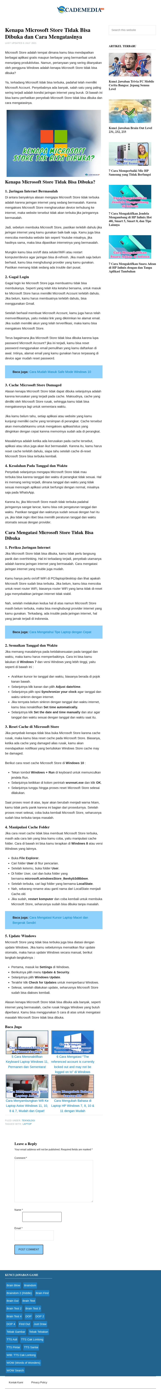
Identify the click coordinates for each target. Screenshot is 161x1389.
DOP (28, 1316)
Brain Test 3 (32, 1308)
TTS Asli (12, 1339)
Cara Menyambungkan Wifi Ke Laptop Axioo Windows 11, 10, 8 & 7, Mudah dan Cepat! (27, 1106)
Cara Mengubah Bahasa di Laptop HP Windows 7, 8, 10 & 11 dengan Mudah (72, 1106)
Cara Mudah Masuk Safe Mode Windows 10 (60, 372)
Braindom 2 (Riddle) (19, 1293)
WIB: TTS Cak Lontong (21, 1355)
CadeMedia (80, 9)
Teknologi (28, 1120)
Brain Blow (13, 1285)
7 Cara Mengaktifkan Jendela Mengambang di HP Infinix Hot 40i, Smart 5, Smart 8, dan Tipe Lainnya (130, 219)
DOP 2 (40, 1316)
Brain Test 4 (14, 1316)
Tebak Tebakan (38, 1331)
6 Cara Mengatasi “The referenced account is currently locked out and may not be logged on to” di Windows (72, 1064)
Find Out (24, 1324)
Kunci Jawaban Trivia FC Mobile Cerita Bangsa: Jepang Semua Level (131, 85)
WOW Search (15, 1370)
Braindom (30, 1285)
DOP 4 (11, 1324)
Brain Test (28, 1300)
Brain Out (13, 1300)
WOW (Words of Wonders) (23, 1362)
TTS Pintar (13, 1347)
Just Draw (40, 1324)
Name (18, 1210)
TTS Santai (31, 1347)
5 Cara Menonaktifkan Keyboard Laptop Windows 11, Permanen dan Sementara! (27, 1062)
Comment (20, 1158)
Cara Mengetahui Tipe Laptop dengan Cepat (60, 632)
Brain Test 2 (14, 1308)
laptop (27, 1124)
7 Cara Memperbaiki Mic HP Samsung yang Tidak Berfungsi (130, 172)
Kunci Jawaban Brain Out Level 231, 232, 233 (130, 130)
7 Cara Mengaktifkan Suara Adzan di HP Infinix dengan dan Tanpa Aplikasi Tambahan (132, 267)
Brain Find (42, 1293)
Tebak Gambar (16, 1331)
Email (18, 1228)
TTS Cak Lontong (32, 1339)
